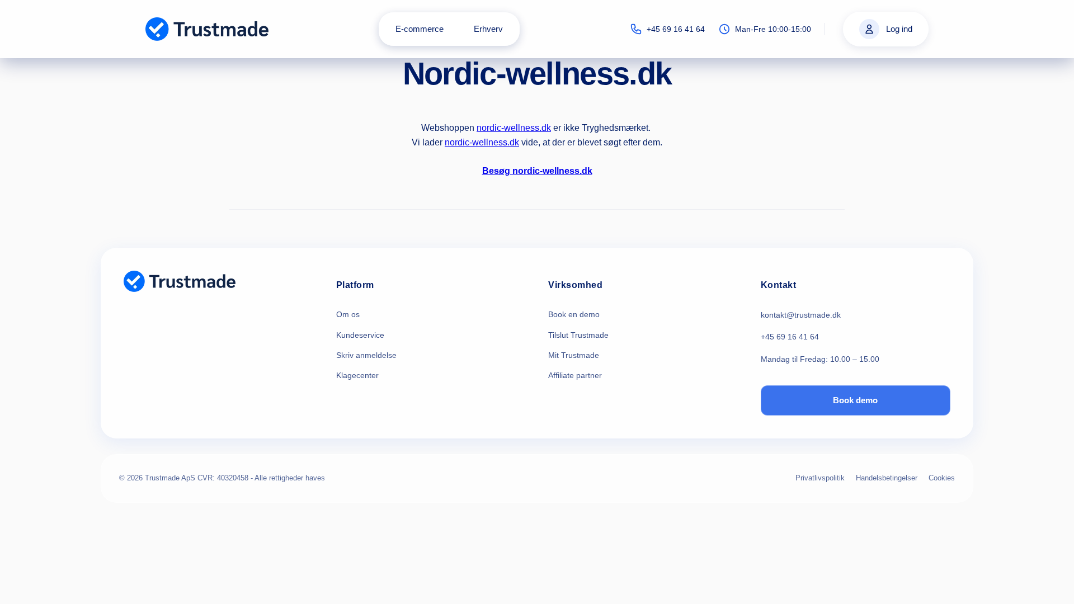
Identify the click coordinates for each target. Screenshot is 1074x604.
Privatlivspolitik (820, 478)
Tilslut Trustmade (578, 335)
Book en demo (574, 314)
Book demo (855, 400)
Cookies (942, 478)
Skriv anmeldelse (366, 355)
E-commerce (419, 29)
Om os (348, 314)
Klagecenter (357, 375)
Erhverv (488, 29)
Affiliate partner (575, 375)
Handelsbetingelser (886, 478)
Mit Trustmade (573, 355)
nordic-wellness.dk (514, 128)
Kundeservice (360, 335)
